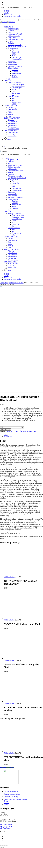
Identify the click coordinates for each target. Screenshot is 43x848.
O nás (6, 801)
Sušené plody (12, 194)
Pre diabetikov (12, 256)
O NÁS (6, 274)
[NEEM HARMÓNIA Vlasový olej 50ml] (19, 658)
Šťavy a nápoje (13, 179)
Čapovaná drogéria (18, 215)
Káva (13, 187)
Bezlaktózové (12, 253)
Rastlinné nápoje (17, 190)
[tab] (23, 435)
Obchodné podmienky (11, 791)
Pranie (14, 220)
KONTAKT (8, 277)
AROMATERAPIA (10, 262)
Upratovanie (16, 224)
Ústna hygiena (16, 233)
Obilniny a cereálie (14, 167)
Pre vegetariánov (13, 260)
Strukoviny (11, 192)
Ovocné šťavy (16, 188)
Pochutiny (11, 174)
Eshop (6, 804)
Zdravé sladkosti (13, 199)
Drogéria (8, 283)
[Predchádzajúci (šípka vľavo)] (1, 847)
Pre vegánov (12, 258)
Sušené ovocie (16, 204)
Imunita (10, 238)
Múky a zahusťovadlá (15, 165)
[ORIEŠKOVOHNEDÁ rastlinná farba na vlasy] (19, 575)
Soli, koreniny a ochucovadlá (17, 178)
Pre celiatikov (12, 254)
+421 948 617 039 (6, 824)
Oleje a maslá (12, 169)
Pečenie (10, 172)
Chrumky (15, 203)
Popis (6, 435)
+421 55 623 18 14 (6, 826)
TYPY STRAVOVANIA (12, 249)
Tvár (13, 231)
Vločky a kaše (12, 195)
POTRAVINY (8, 158)
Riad (13, 222)
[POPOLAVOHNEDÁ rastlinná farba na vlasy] (19, 701)
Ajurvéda (11, 251)
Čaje (9, 242)
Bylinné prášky (13, 240)
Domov (2, 283)
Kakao (14, 185)
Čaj (13, 181)
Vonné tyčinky (12, 267)
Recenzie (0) (8, 436)
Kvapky (10, 245)
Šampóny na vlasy (26, 431)
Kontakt (6, 803)
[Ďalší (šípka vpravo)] (3, 847)
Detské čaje (15, 183)
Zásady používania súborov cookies (15, 799)
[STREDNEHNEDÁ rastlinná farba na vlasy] (19, 751)
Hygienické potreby (18, 217)
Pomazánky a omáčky (15, 176)
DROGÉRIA (8, 212)
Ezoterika (11, 265)
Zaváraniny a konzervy (15, 197)
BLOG (6, 276)
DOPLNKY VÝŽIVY (11, 237)
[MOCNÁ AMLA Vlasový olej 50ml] (19, 618)
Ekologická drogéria (14, 213)
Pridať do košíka (5, 429)
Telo (13, 229)
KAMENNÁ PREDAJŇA (12, 279)
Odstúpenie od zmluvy (11, 796)
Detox (10, 244)
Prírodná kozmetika (14, 228)
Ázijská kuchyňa (13, 160)
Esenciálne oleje (13, 263)
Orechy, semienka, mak (15, 170)
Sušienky (15, 208)
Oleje (9, 247)
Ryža (9, 163)
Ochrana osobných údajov (12, 794)
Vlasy (14, 235)
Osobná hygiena (17, 219)
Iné (9, 210)
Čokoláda (15, 201)
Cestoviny (11, 162)
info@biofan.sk (5, 828)
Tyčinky (14, 206)
